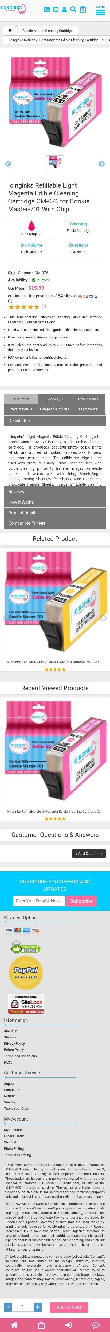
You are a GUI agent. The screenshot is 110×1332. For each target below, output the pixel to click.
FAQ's (8, 1062)
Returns (10, 1096)
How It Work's (21, 502)
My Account (13, 1130)
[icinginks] (14, 9)
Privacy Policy (14, 1044)
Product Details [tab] (21, 409)
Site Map (10, 1102)
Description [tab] (21, 399)
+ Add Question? (89, 853)
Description (19, 421)
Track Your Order (17, 1109)
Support (10, 1084)
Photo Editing (14, 1149)
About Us (11, 1031)
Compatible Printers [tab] (54, 409)
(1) (43, 306)
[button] (8, 165)
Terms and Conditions (20, 1056)
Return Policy (14, 1050)
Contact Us (12, 1090)
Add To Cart (69, 1307)
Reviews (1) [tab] (54, 399)
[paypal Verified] (26, 974)
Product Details (23, 513)
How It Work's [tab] (88, 399)
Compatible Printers (27, 523)
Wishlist (10, 1142)
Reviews (16, 491)
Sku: (12, 273)
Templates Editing (17, 1155)
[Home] (10, 30)
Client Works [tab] (88, 409)
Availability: (18, 280)
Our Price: (16, 288)
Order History (14, 1136)
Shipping (10, 1037)
